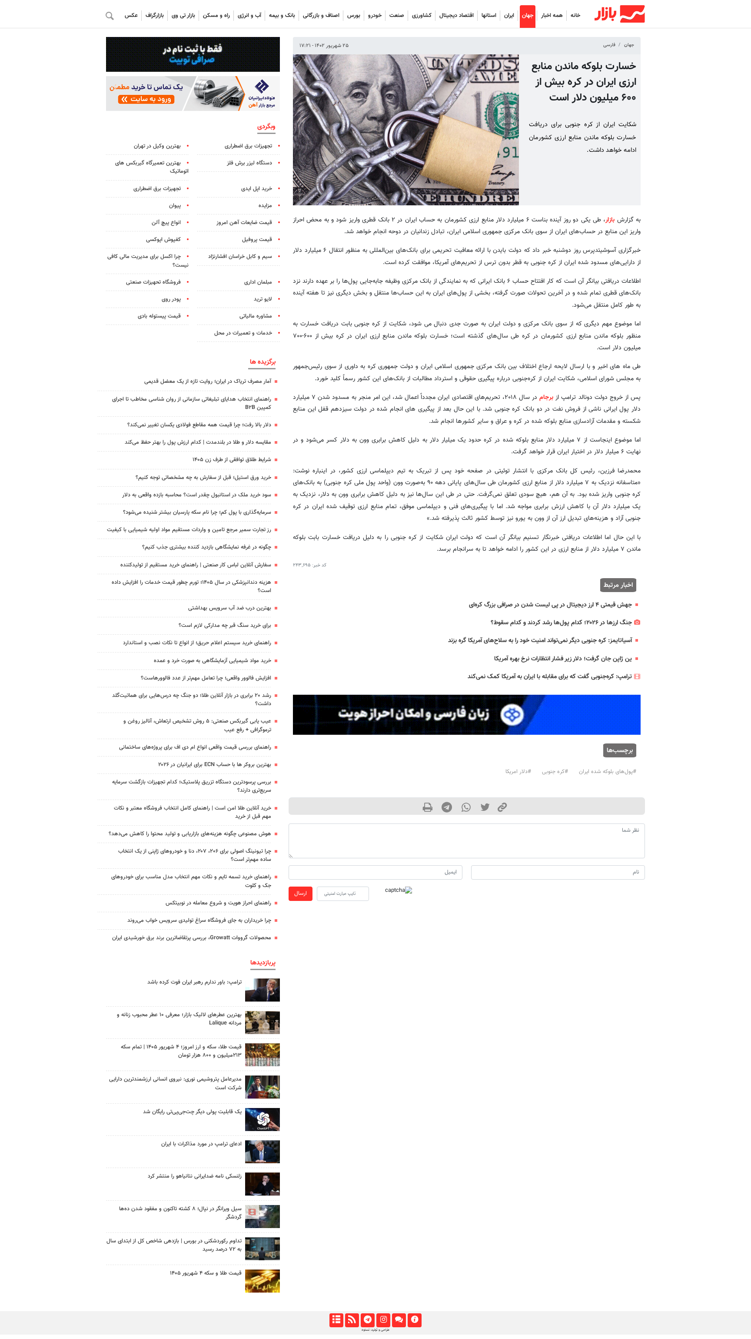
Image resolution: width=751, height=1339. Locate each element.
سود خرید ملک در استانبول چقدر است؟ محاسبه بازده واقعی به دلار (196, 495)
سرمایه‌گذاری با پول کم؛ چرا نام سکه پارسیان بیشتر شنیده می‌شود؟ (197, 512)
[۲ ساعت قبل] (262, 1248)
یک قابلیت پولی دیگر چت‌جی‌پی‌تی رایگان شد (192, 1112)
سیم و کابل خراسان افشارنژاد (240, 256)
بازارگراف (155, 15)
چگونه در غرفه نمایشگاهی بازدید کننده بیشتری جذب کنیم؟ (206, 547)
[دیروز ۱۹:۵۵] (262, 1086)
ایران (509, 15)
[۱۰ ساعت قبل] (262, 1183)
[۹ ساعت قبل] (262, 1119)
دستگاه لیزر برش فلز (249, 163)
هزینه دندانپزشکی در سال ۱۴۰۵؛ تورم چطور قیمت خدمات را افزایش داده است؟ (191, 586)
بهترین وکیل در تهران (157, 146)
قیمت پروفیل (257, 239)
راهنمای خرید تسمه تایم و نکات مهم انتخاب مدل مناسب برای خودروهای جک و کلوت (191, 881)
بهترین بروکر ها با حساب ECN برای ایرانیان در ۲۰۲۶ (214, 764)
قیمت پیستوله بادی (159, 316)
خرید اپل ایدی (256, 188)
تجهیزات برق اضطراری (248, 146)
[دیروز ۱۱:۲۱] (262, 1022)
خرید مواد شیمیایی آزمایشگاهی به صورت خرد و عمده (212, 660)
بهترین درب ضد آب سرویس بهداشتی (229, 608)
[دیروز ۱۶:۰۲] (262, 1216)
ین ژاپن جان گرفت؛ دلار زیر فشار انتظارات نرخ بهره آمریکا (563, 659)
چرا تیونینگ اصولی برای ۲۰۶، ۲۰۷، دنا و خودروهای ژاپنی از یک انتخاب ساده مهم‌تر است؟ (194, 855)
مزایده (265, 205)
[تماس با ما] (398, 1320)
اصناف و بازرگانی (321, 15)
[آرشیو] (336, 1320)
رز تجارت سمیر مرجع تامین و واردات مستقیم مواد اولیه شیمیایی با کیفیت (189, 530)
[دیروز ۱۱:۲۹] (262, 1280)
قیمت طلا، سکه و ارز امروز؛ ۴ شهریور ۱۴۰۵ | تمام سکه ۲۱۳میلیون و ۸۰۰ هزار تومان (181, 1051)
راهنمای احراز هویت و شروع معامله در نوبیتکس (218, 903)
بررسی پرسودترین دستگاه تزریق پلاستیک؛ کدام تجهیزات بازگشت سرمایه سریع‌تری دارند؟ (191, 786)
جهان (527, 15)
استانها (489, 15)
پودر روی (171, 299)
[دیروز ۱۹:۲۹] (262, 1151)
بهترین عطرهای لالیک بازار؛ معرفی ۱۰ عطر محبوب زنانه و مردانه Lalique (179, 1019)
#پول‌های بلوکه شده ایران (607, 771)
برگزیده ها (263, 362)
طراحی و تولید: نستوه (375, 1329)
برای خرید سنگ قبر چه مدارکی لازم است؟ (225, 625)
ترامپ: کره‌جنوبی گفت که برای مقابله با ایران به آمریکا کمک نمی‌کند (550, 677)
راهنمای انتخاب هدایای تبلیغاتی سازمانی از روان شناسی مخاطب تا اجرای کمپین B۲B (191, 403)
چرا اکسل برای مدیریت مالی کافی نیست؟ (148, 260)
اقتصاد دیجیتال (456, 15)
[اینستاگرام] (383, 1320)
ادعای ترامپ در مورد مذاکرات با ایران (201, 1144)
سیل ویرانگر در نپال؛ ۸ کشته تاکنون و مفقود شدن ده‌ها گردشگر (180, 1213)
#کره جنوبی (555, 771)
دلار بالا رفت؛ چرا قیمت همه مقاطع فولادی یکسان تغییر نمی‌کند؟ (199, 425)
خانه (575, 15)
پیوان (175, 205)
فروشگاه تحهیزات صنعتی (153, 282)
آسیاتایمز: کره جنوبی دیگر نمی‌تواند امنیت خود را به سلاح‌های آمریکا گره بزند (540, 641)
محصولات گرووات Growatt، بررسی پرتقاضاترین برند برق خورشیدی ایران (191, 938)
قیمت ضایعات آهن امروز (244, 222)
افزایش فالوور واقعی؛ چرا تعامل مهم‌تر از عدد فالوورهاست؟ (206, 678)
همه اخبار (552, 15)
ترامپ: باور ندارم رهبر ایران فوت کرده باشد (194, 982)
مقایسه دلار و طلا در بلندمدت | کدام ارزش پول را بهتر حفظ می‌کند (198, 442)
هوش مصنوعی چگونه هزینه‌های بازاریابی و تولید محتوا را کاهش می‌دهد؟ (190, 834)
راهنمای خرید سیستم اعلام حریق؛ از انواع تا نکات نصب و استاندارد (197, 643)
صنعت (396, 15)
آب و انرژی (249, 15)
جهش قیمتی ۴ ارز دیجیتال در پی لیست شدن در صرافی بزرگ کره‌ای (550, 605)
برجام (546, 397)
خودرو (375, 15)
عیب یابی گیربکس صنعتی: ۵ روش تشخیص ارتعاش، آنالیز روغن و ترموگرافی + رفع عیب (197, 725)
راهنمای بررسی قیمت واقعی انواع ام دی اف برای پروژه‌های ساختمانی (195, 747)
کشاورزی (422, 15)
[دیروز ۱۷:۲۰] (262, 989)
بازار (610, 220)
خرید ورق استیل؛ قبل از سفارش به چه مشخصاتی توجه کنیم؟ (203, 477)
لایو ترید (263, 299)
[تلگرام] (367, 1320)
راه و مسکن (216, 15)
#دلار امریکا (518, 771)
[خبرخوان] (351, 1320)
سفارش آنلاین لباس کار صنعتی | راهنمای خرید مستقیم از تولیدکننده (195, 565)
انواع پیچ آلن (166, 222)
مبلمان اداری (258, 282)
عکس (131, 15)
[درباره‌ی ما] (414, 1320)
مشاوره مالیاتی (255, 316)
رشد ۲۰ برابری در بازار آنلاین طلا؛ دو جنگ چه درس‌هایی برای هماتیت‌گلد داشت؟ (191, 699)
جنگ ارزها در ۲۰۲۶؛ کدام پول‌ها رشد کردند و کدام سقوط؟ (561, 623)
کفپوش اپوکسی (163, 239)
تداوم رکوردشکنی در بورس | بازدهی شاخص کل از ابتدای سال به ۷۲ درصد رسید (174, 1245)
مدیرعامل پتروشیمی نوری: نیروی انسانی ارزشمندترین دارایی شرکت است (175, 1083)
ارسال (300, 893)
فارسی (609, 45)
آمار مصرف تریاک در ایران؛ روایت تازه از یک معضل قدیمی (207, 381)
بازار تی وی (183, 15)
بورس (353, 15)
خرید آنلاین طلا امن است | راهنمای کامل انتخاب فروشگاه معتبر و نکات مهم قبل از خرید (192, 812)
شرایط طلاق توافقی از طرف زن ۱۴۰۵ (232, 459)
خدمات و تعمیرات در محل (243, 333)
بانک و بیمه (282, 15)
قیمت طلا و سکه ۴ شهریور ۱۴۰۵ (206, 1273)
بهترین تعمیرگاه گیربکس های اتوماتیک (152, 167)
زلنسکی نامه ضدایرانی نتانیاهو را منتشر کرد (195, 1176)
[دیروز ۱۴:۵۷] (262, 1054)
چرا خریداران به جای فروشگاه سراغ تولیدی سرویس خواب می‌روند (199, 920)
